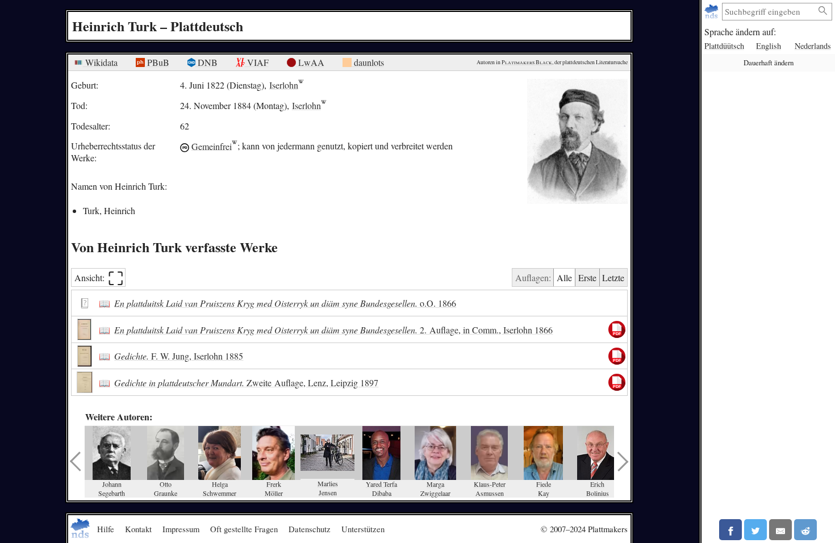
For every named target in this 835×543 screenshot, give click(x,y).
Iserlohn (283, 85)
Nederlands (813, 45)
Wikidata (100, 62)
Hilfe (105, 528)
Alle (564, 277)
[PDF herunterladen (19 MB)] (617, 382)
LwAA (310, 62)
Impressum (180, 528)
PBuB (157, 62)
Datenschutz (310, 528)
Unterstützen (363, 528)
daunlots (368, 62)
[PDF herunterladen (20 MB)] (617, 356)
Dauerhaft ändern (769, 62)
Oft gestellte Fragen (244, 528)
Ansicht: (99, 277)
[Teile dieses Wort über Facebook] (730, 529)
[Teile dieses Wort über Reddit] (805, 529)
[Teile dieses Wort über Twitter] (755, 529)
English (768, 45)
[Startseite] (712, 11)
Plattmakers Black (527, 62)
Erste (587, 277)
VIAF (257, 62)
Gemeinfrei (211, 146)
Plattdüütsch (724, 45)
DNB (206, 62)
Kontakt (138, 528)
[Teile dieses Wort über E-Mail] (780, 529)
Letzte (613, 277)
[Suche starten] (823, 11)
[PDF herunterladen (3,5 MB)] (617, 329)
